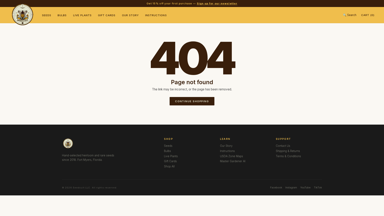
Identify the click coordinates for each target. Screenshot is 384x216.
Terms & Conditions (288, 156)
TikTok (318, 187)
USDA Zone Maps (231, 156)
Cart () (367, 15)
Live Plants (82, 15)
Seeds (46, 15)
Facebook (276, 187)
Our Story (130, 15)
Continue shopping (192, 101)
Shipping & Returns (288, 151)
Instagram (291, 187)
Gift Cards (107, 15)
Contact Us (283, 145)
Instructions (156, 15)
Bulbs (62, 15)
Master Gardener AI (232, 161)
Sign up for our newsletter (217, 3)
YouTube (305, 187)
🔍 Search (349, 15)
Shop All (169, 166)
